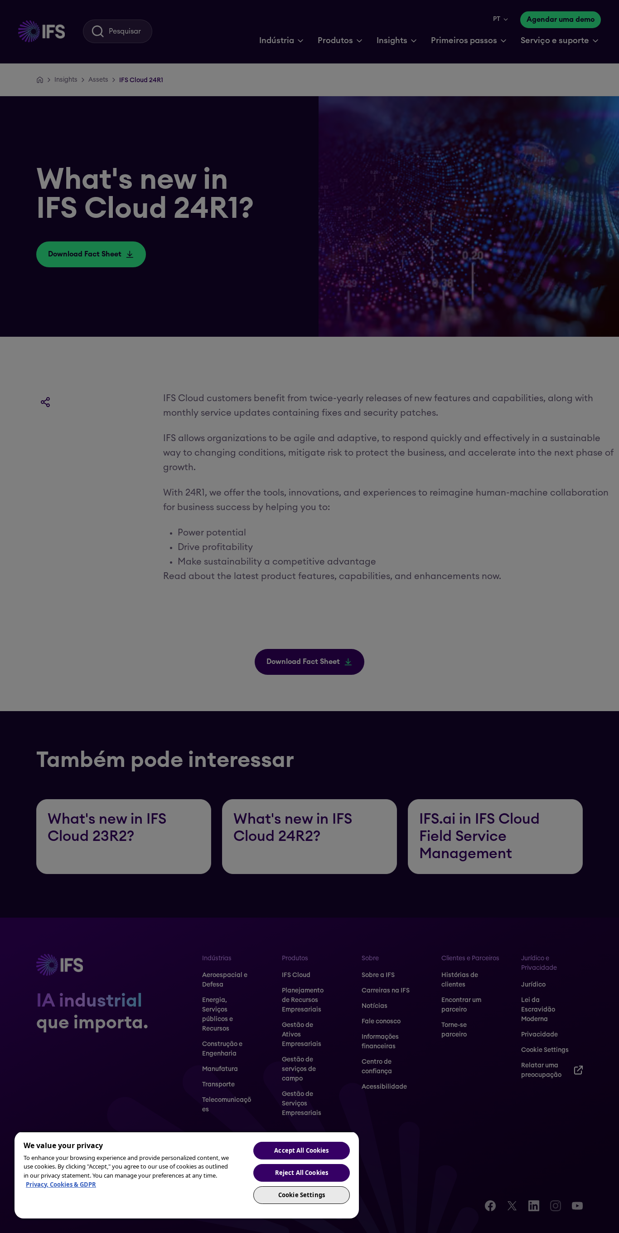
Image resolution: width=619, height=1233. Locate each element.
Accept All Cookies (301, 1150)
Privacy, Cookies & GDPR (61, 1184)
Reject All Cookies (301, 1173)
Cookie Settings (301, 1195)
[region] (187, 1174)
